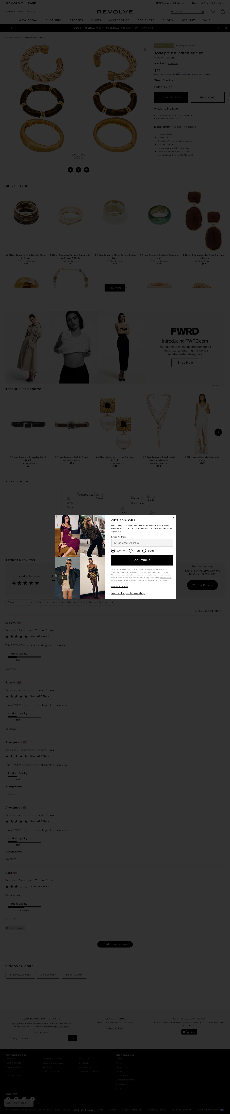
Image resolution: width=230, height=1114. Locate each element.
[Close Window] (173, 517)
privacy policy (166, 577)
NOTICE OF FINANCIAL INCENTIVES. (154, 580)
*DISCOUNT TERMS (119, 587)
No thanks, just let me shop (128, 593)
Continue (142, 560)
